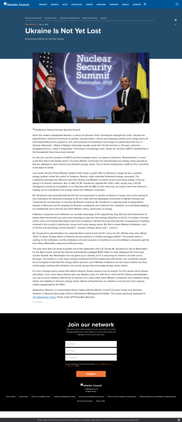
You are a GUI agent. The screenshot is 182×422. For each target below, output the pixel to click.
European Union (51, 18)
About (125, 4)
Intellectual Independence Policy (64, 397)
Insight (43, 4)
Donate (137, 4)
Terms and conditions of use (40, 397)
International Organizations (70, 18)
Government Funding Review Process (91, 397)
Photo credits (100, 401)
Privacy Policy (98, 364)
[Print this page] (175, 20)
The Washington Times (44, 297)
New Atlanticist (31, 24)
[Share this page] (175, 24)
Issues (89, 4)
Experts (114, 4)
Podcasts (76, 4)
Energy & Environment (33, 18)
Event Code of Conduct (85, 401)
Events (55, 4)
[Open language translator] (145, 4)
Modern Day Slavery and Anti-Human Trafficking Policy (158, 397)
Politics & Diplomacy (90, 18)
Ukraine (103, 18)
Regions (101, 4)
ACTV (65, 4)
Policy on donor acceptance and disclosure (122, 397)
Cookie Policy (23, 397)
